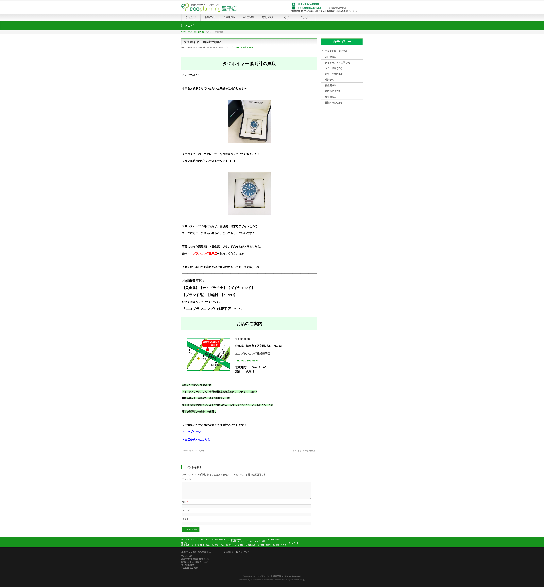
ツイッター (296, 543)
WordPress (256, 580)
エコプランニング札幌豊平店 (268, 576)
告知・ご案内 (265, 545)
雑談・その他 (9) (333, 102)
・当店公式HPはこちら (196, 439)
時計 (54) (329, 79)
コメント (186, 479)
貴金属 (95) (330, 85)
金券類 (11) (330, 97)
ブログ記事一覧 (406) (336, 51)
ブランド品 (219, 545)
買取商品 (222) (332, 91)
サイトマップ (244, 552)
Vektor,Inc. (288, 580)
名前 (185, 501)
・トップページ (191, 431)
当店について (204, 539)
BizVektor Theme (272, 580)
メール (186, 510)
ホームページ (189, 539)
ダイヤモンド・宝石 (257, 541)
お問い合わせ (275, 539)
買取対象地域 (220, 539)
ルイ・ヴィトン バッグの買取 (305, 451)
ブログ (186, 543)
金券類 (240, 545)
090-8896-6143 (309, 8)
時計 (244, 47)
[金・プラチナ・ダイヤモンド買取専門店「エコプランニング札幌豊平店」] (209, 9)
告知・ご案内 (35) (334, 74)
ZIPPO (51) (330, 57)
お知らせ (229, 552)
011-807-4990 (308, 4)
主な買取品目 (236, 539)
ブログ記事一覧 (236, 47)
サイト (185, 519)
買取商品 (250, 47)
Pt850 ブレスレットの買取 (192, 451)
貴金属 (186, 545)
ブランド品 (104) (333, 68)
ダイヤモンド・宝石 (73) (337, 62)
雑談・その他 (281, 545)
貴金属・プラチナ (237, 541)
